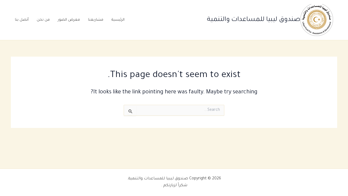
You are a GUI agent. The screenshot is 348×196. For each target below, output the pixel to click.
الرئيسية (118, 20)
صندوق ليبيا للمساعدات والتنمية (253, 19)
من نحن (43, 20)
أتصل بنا (22, 20)
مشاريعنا (95, 20)
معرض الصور (69, 20)
